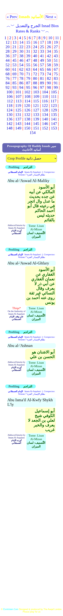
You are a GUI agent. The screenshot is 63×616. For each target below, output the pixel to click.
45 (14, 60)
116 (45, 101)
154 (33, 132)
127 (36, 110)
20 (8, 47)
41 (42, 56)
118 (9, 105)
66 (49, 69)
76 (8, 78)
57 (42, 65)
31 (28, 51)
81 (42, 78)
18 (49, 42)
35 (56, 51)
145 (36, 123)
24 (35, 47)
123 (54, 105)
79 (28, 78)
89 (42, 83)
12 (8, 42)
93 (14, 87)
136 (9, 119)
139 (36, 119)
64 (35, 69)
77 (14, 78)
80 (35, 78)
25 (42, 47)
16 (35, 42)
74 (49, 74)
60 (8, 69)
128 (45, 110)
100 (9, 92)
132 (27, 114)
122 (45, 105)
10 (50, 38)
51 (56, 60)
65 (42, 69)
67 (56, 69)
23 (28, 47)
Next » (50, 17)
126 (27, 110)
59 (56, 65)
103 (36, 92)
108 (27, 96)
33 (42, 51)
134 (45, 114)
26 (49, 47)
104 (45, 92)
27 (56, 47)
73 (42, 74)
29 (14, 51)
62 (21, 69)
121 (36, 105)
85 (14, 83)
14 (21, 42)
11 (57, 38)
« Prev (12, 17)
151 (36, 128)
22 (21, 47)
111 (54, 96)
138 (27, 119)
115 (36, 101)
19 (56, 42)
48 (35, 60)
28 (8, 51)
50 (49, 60)
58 (49, 65)
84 (8, 83)
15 (28, 42)
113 (19, 101)
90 (49, 83)
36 (8, 56)
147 (54, 123)
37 (14, 56)
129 (54, 110)
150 (27, 128)
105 (54, 92)
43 (56, 56)
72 (35, 74)
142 (9, 123)
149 (18, 128)
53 (14, 65)
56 (35, 65)
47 (28, 60)
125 (18, 110)
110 (45, 96)
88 (35, 83)
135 (54, 114)
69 (14, 74)
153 (54, 128)
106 (10, 96)
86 (21, 83)
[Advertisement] (31, 504)
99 (56, 87)
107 (18, 96)
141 (54, 119)
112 (10, 101)
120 (27, 105)
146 (45, 123)
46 (21, 60)
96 (35, 87)
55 (28, 65)
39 (28, 56)
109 (36, 96)
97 (42, 87)
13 (14, 42)
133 (36, 114)
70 (21, 74)
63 (28, 69)
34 (49, 51)
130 (9, 114)
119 (18, 105)
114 (27, 101)
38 (21, 56)
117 (53, 101)
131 (18, 114)
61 (14, 69)
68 (8, 74)
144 (27, 123)
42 (49, 56)
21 (14, 47)
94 (21, 87)
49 (42, 60)
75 (56, 74)
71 (28, 74)
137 (18, 119)
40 (35, 56)
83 (56, 78)
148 (9, 128)
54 (21, 65)
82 (49, 78)
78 (21, 78)
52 (8, 65)
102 (27, 92)
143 (18, 123)
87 (28, 83)
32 (35, 51)
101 (18, 92)
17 (42, 42)
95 (28, 87)
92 (8, 87)
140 (45, 119)
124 (9, 110)
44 (8, 60)
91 (56, 83)
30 (21, 51)
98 (49, 87)
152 (45, 128)
